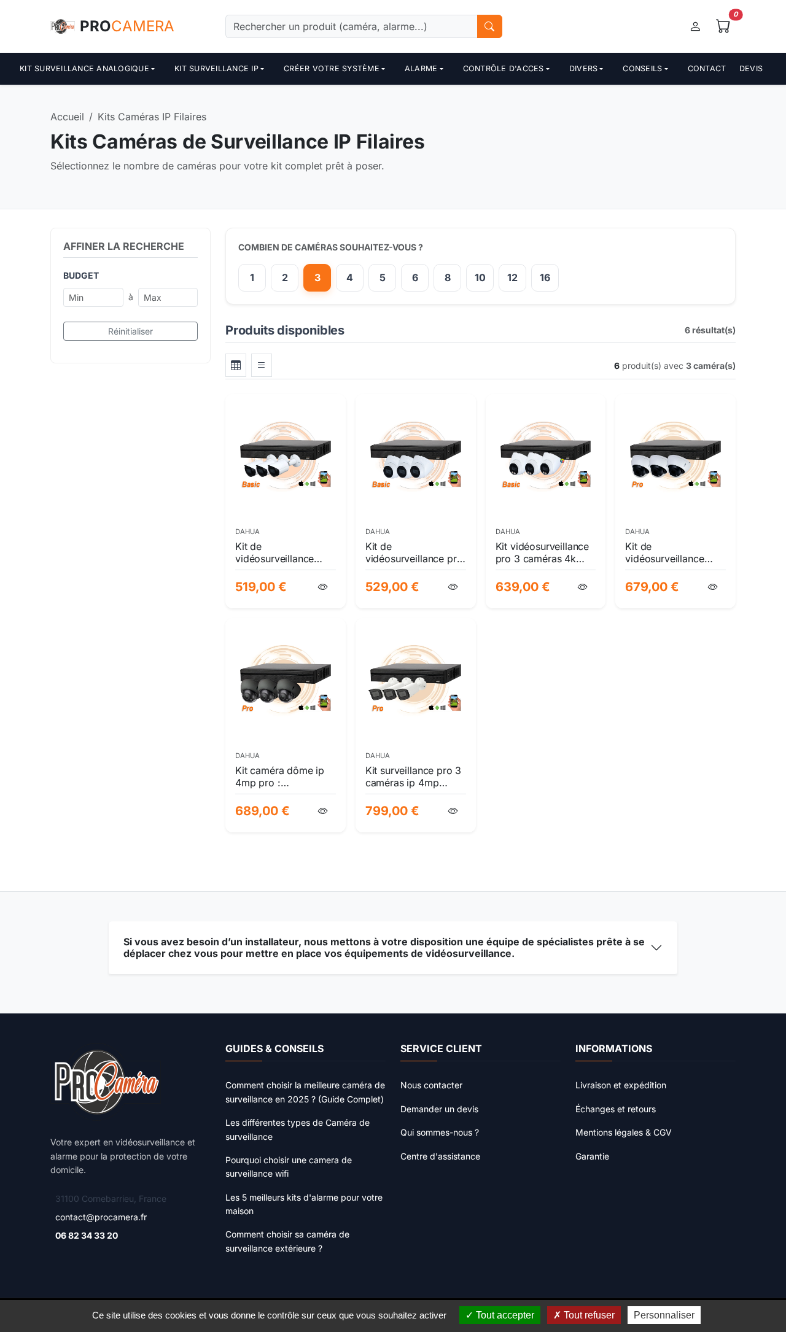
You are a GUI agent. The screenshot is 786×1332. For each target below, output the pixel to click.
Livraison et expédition (620, 1085)
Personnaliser (664, 1315)
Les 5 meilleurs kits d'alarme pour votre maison (304, 1204)
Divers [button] (583, 68)
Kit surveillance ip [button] (216, 68)
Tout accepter (503, 1315)
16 (545, 277)
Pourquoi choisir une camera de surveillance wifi (288, 1167)
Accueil (67, 116)
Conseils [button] (642, 68)
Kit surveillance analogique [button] (84, 68)
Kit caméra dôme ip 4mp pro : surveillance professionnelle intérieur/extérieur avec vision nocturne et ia (282, 776)
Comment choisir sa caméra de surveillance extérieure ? (287, 1241)
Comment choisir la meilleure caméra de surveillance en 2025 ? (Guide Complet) (305, 1092)
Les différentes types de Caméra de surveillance (297, 1129)
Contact (707, 68)
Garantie (592, 1156)
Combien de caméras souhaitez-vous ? (330, 247)
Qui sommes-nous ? (439, 1132)
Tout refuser (588, 1315)
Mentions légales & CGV (623, 1132)
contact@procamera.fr (101, 1217)
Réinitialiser (130, 331)
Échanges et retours (615, 1109)
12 (512, 277)
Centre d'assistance (440, 1156)
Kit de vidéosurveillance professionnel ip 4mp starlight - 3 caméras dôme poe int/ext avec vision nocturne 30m (673, 552)
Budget (81, 275)
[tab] (235, 365)
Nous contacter (431, 1085)
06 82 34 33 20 (86, 1235)
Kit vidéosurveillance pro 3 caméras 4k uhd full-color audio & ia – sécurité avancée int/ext (545, 552)
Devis (751, 68)
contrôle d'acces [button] (503, 68)
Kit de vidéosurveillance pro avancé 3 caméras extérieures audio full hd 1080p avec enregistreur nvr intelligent (414, 552)
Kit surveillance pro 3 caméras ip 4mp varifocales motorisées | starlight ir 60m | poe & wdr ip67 (413, 776)
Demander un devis (439, 1109)
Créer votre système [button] (331, 68)
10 (480, 277)
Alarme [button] (421, 68)
